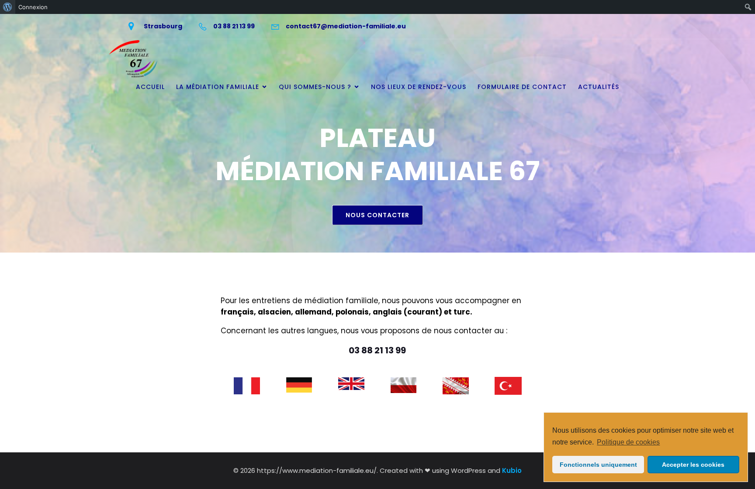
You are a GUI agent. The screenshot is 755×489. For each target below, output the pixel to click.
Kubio (512, 470)
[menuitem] (7, 7)
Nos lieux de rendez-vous (418, 86)
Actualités (598, 86)
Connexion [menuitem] (33, 6)
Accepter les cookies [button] (693, 464)
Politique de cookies (628, 442)
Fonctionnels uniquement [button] (598, 464)
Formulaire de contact (522, 86)
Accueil (150, 86)
